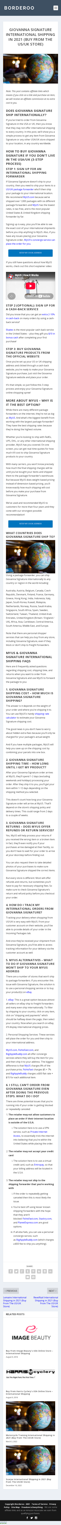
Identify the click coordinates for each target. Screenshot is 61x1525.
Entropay (39, 1164)
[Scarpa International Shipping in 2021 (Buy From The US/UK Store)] (30, 1460)
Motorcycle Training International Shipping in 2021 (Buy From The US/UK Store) (30, 1436)
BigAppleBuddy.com (26, 1239)
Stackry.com (45, 1218)
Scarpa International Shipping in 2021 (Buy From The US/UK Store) (28, 1480)
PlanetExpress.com (28, 1222)
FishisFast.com (30, 1218)
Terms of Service (40, 1504)
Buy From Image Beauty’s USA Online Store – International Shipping (29, 1352)
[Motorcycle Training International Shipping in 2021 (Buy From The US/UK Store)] (30, 1416)
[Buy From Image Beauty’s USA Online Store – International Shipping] (30, 1333)
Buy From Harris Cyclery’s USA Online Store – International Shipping (29, 1392)
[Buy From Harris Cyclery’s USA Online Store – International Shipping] (30, 1374)
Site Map (15, 1507)
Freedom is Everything (32, 1507)
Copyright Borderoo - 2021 (17, 1504)
